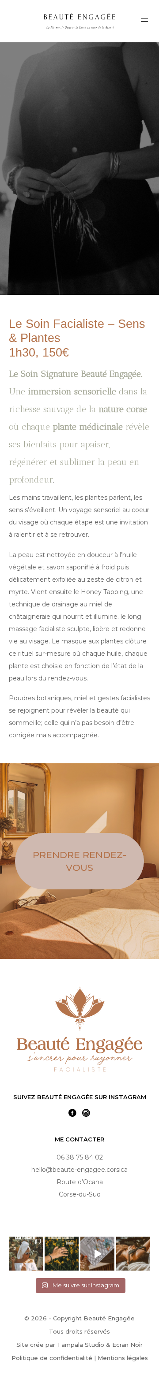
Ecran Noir (127, 1344)
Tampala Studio (80, 1344)
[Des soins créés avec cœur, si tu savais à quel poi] (26, 1254)
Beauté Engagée (109, 1318)
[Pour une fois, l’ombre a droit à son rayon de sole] (97, 1254)
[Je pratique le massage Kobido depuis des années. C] (62, 1254)
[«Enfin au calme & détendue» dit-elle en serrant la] (133, 1254)
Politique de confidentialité (51, 1357)
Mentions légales (123, 1357)
